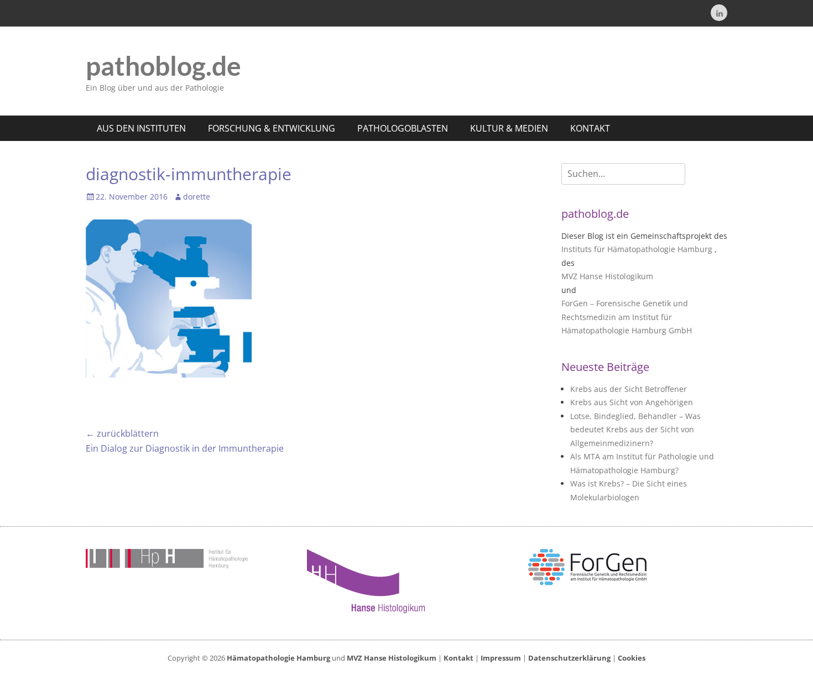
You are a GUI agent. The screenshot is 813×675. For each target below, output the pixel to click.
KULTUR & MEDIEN (509, 128)
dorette (196, 196)
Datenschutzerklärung (569, 658)
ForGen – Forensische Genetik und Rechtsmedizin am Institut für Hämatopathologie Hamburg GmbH (626, 317)
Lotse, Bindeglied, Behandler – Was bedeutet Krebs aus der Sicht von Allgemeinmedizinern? (635, 429)
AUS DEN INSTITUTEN (141, 128)
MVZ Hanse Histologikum (607, 276)
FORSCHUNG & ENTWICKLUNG (271, 128)
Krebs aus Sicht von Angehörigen (631, 402)
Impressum (501, 658)
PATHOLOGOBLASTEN (402, 128)
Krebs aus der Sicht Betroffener (628, 389)
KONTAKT (590, 128)
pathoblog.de (163, 65)
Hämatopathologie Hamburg (278, 658)
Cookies (631, 658)
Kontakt (458, 658)
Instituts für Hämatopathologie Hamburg (636, 249)
